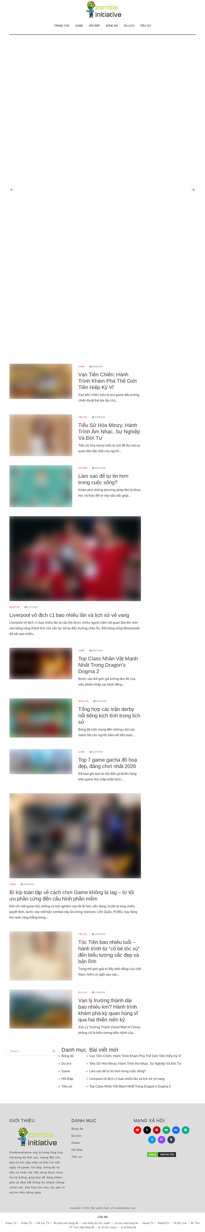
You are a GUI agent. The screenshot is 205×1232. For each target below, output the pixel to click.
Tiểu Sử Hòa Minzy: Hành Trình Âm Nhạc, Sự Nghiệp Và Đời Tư (109, 431)
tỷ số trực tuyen (107, 1227)
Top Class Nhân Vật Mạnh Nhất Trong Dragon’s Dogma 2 (108, 665)
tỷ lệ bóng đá (128, 1227)
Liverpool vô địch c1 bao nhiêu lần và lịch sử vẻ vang (69, 615)
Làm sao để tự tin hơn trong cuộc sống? (103, 479)
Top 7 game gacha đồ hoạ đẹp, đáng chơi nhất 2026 (107, 763)
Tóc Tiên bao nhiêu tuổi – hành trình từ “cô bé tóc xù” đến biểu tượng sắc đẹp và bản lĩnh (109, 951)
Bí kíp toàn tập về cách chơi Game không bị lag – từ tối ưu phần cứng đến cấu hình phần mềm (71, 895)
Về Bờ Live (180, 1223)
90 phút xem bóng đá (66, 1223)
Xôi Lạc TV (42, 1223)
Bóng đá (112, 25)
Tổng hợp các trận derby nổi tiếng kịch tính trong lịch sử (109, 715)
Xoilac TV (11, 1223)
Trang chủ (61, 25)
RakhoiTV (163, 1223)
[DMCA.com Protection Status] (162, 1155)
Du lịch (129, 25)
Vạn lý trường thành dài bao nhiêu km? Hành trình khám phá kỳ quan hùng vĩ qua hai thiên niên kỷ (108, 1010)
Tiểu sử (145, 25)
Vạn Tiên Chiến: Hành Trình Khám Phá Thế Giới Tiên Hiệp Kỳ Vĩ (107, 381)
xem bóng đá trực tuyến (96, 1223)
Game (79, 25)
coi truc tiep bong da (126, 1223)
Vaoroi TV (148, 1223)
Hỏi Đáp (94, 25)
